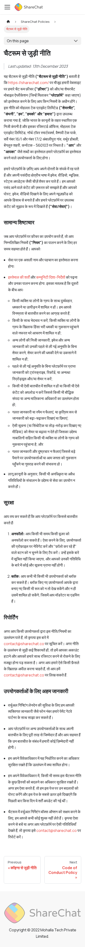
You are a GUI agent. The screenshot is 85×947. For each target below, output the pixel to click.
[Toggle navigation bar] (7, 7)
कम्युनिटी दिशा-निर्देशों (50, 277)
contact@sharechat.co (24, 643)
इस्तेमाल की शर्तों (19, 277)
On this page (18, 40)
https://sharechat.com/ (28, 82)
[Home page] (8, 21)
